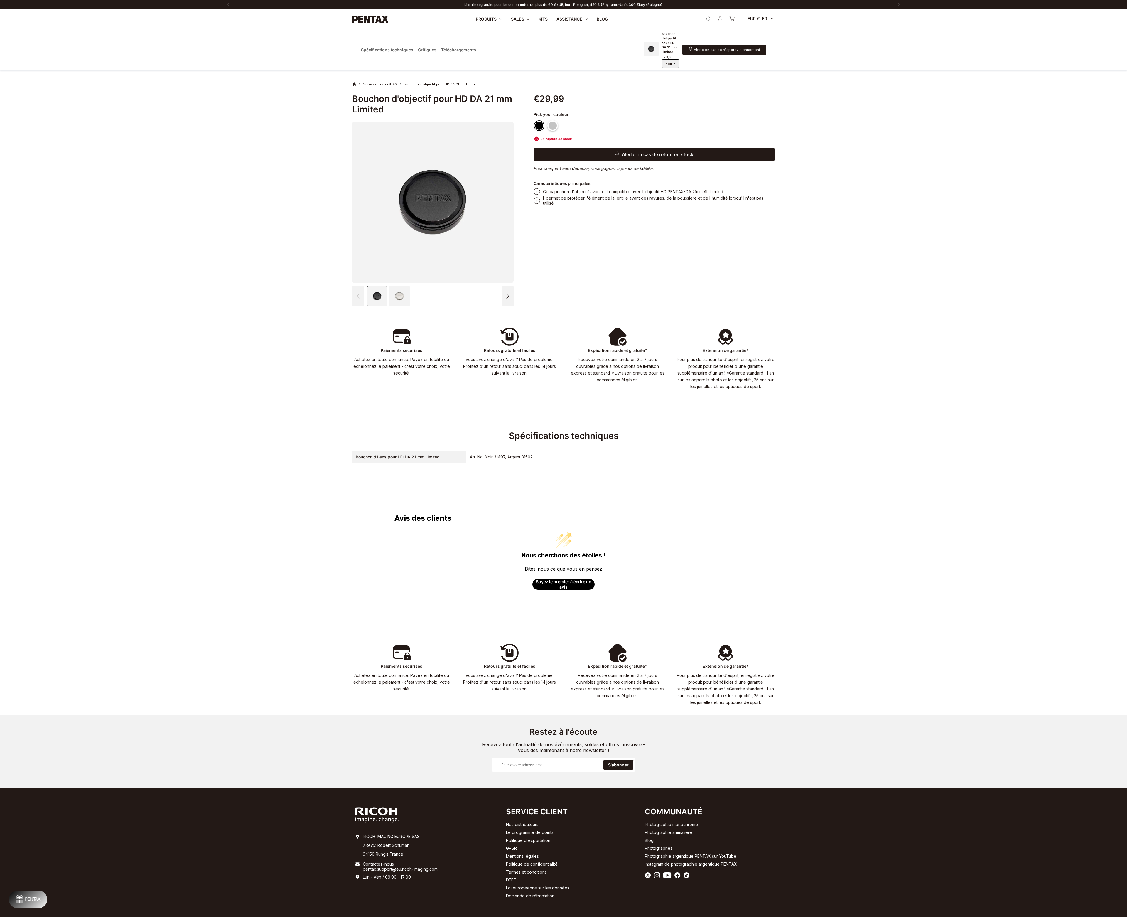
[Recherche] (708, 18)
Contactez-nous (378, 864)
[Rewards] (28, 899)
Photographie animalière (668, 832)
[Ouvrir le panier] (732, 19)
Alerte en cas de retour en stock (658, 154)
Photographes (658, 848)
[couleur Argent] (552, 125)
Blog (649, 840)
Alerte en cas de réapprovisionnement (727, 50)
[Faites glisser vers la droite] (898, 4)
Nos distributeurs (522, 824)
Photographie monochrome (671, 824)
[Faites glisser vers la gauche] (228, 4)
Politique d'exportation (528, 840)
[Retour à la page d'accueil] (370, 19)
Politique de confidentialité (532, 864)
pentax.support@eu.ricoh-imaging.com (400, 869)
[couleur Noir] (539, 125)
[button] (508, 296)
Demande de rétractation (530, 895)
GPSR (511, 848)
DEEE (511, 879)
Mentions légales (522, 856)
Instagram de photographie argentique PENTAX (691, 864)
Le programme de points (530, 832)
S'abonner (618, 764)
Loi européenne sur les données (537, 887)
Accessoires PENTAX (379, 84)
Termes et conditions (526, 871)
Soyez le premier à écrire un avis (563, 584)
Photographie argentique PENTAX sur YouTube (690, 856)
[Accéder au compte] (720, 19)
